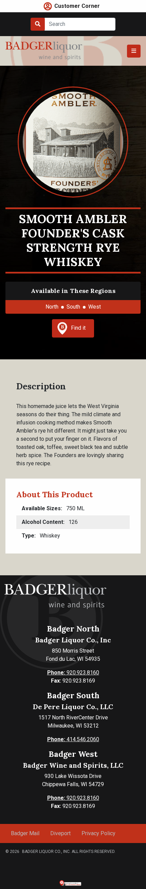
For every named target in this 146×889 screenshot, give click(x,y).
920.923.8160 (73, 672)
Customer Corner (77, 6)
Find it (78, 328)
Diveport (60, 833)
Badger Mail (25, 833)
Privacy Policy (98, 833)
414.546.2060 (73, 739)
